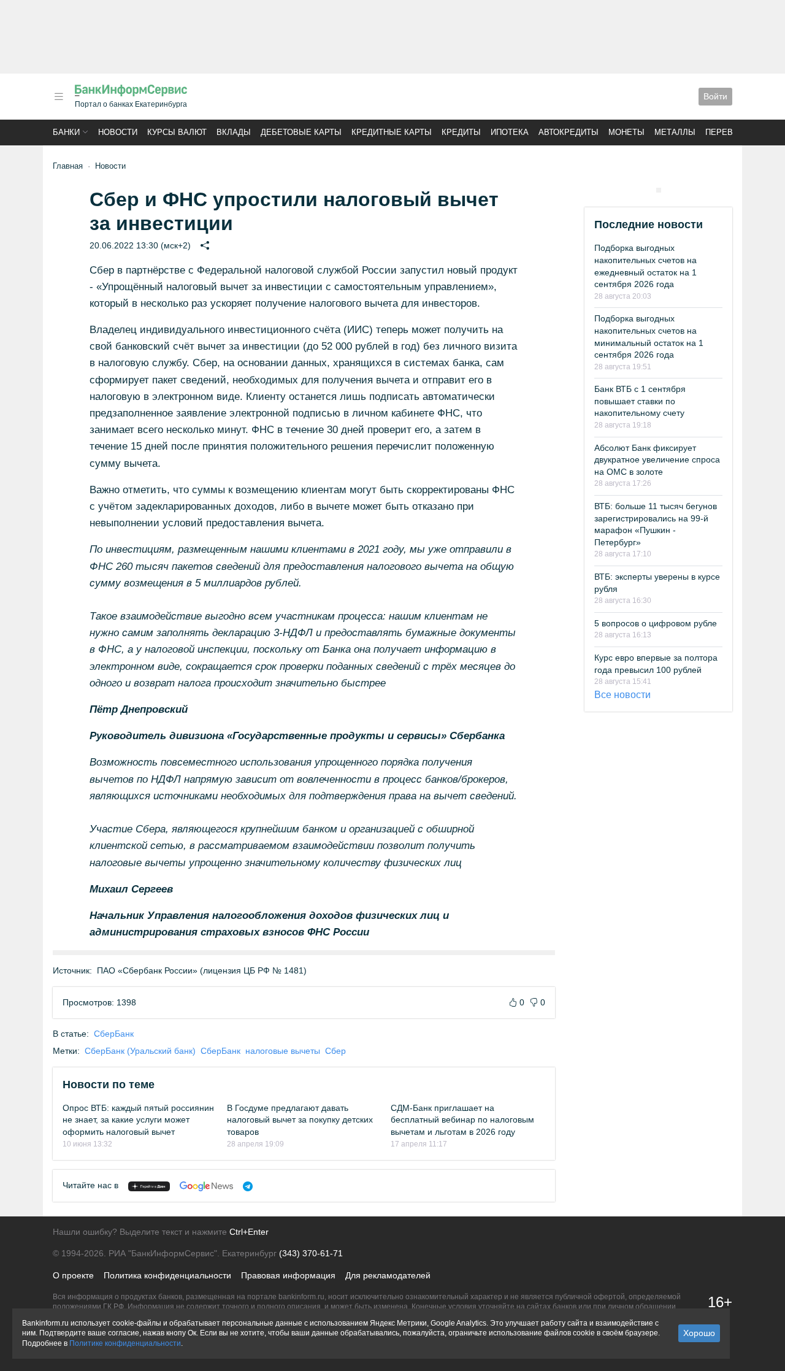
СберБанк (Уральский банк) (140, 1051)
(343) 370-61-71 (311, 1253)
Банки (66, 132)
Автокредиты (568, 132)
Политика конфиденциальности (167, 1275)
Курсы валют (177, 132)
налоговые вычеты (282, 1051)
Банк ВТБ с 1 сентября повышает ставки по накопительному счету (640, 401)
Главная (68, 166)
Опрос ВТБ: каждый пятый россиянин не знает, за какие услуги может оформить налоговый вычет (138, 1120)
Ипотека (510, 132)
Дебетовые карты (301, 132)
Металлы (674, 132)
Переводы (728, 132)
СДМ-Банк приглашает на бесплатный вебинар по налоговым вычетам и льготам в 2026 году (462, 1120)
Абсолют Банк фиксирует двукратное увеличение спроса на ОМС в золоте (657, 460)
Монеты (626, 132)
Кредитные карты (391, 132)
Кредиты (461, 132)
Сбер (335, 1051)
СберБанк (114, 1034)
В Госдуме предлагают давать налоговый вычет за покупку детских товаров (300, 1120)
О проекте (73, 1275)
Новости (117, 132)
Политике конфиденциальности (125, 1343)
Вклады (233, 132)
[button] (59, 96)
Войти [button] (715, 96)
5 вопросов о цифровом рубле (655, 623)
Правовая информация (288, 1275)
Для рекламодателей (388, 1275)
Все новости (622, 694)
